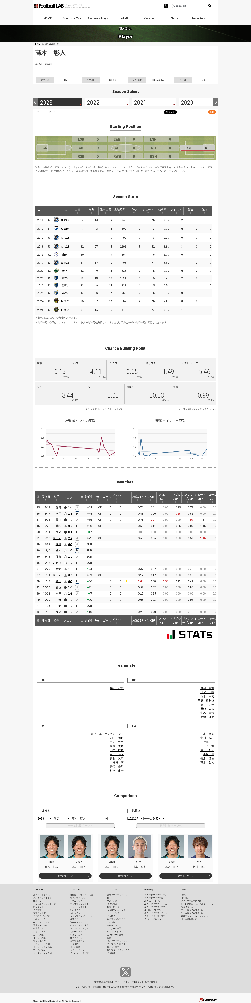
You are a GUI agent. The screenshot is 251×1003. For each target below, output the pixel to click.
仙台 (58, 556)
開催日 (46, 496)
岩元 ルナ (207, 750)
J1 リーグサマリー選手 (154, 898)
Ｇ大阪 (65, 228)
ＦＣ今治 (74, 944)
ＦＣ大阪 (111, 922)
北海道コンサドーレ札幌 (81, 894)
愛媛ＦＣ (111, 938)
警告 (190, 209)
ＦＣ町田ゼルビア (41, 916)
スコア (68, 497)
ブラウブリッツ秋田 (79, 904)
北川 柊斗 (207, 738)
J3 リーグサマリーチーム (155, 913)
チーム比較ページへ (80, 825)
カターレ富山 (76, 931)
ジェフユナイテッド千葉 (44, 904)
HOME (48, 18)
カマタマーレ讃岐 (115, 934)
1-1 (70, 569)
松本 (65, 270)
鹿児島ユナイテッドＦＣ (118, 950)
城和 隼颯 (207, 688)
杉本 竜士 (117, 770)
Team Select (199, 18)
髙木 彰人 (207, 762)
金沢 (58, 569)
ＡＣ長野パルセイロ (116, 910)
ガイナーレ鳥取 (114, 928)
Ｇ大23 (65, 220)
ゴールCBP (212, 496)
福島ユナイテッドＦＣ (117, 894)
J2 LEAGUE (75, 890)
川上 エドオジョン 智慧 (107, 733)
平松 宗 (208, 754)
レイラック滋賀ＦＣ (116, 919)
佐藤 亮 (208, 742)
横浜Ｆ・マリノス (41, 922)
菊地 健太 (207, 717)
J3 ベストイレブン (152, 919)
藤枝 (58, 526)
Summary (148, 890)
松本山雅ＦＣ (113, 907)
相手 (56, 496)
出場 (77, 209)
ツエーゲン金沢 (114, 913)
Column (149, 18)
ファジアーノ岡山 (41, 944)
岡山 (58, 519)
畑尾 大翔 (207, 692)
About (174, 18)
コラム (184, 894)
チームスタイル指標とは (192, 913)
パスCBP (150, 496)
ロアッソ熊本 (113, 947)
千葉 (58, 606)
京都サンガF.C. (40, 931)
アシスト (176, 209)
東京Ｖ (57, 538)
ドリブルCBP (175, 496)
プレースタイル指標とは (192, 910)
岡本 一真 (207, 696)
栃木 (58, 550)
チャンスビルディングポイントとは (104, 409)
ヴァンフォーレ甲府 (79, 925)
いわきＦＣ (75, 910)
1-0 (70, 550)
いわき (57, 562)
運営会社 (139, 982)
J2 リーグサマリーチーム (155, 904)
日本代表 (185, 898)
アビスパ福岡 (39, 950)
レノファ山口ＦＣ (115, 931)
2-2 (70, 538)
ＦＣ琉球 (111, 953)
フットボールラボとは (191, 901)
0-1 (70, 532)
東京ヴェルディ (40, 913)
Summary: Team (73, 18)
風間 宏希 (117, 746)
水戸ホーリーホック (42, 898)
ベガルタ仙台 (76, 901)
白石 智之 (117, 742)
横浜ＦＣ (74, 919)
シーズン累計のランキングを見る (196, 409)
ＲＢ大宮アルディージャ (81, 916)
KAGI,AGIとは (187, 907)
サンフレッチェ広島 (42, 947)
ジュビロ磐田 (76, 934)
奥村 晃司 (117, 758)
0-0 (70, 526)
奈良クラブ (112, 925)
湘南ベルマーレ (77, 922)
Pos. (97, 496)
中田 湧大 (117, 754)
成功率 (162, 209)
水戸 (58, 513)
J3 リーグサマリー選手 (154, 916)
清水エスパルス (40, 925)
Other (183, 890)
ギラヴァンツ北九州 (116, 944)
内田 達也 (117, 738)
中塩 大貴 (207, 712)
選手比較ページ (65, 876)
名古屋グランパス (41, 928)
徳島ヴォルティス (78, 941)
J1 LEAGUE (38, 890)
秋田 (58, 544)
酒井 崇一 (207, 704)
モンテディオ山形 (78, 907)
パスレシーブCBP (187, 496)
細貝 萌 (118, 762)
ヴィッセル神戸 (40, 941)
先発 (91, 209)
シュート (148, 209)
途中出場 (105, 209)
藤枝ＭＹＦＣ (76, 938)
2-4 (70, 507)
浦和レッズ (38, 901)
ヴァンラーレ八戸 (78, 898)
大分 (58, 532)
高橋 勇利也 (206, 700)
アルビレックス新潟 (79, 928)
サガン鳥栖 (75, 947)
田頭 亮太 (207, 708)
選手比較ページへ (171, 825)
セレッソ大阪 (39, 938)
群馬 (65, 278)
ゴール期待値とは (189, 919)
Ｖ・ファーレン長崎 (42, 953)
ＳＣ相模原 (112, 904)
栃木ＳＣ (111, 898)
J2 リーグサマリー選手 (154, 907)
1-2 (70, 519)
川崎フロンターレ (41, 919)
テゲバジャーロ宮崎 (79, 953)
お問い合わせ (151, 982)
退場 (204, 209)
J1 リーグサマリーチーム (155, 894)
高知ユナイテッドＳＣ (117, 941)
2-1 (70, 513)
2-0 (70, 556)
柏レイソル (38, 907)
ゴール (134, 209)
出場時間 (119, 209)
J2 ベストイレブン (152, 910)
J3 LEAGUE (112, 890)
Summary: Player (98, 18)
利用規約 (98, 982)
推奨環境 (107, 982)
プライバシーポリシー (123, 982)
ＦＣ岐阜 (111, 916)
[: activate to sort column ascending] (45, 211)
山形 (65, 254)
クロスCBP (163, 496)
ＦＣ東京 (37, 910)
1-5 (70, 587)
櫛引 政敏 (117, 688)
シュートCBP (200, 496)
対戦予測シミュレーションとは (195, 916)
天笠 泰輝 (117, 766)
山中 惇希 (117, 750)
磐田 (58, 507)
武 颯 (210, 746)
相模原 (65, 301)
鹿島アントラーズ (41, 894)
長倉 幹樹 (207, 758)
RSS (212, 112)
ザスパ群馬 (112, 901)
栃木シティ (75, 913)
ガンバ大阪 (38, 934)
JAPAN (124, 18)
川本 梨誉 (207, 733)
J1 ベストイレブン (152, 901)
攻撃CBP (137, 496)
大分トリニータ (77, 950)
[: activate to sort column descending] (39, 211)
